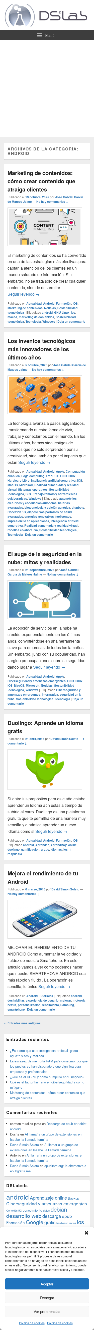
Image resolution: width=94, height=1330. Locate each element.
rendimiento (50, 1005)
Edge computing (32, 476)
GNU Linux (61, 312)
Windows (48, 321)
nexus (12, 1005)
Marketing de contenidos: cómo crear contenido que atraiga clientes (41, 181)
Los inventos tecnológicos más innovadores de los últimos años (41, 349)
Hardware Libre (19, 480)
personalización (29, 1005)
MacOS (13, 485)
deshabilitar (16, 1000)
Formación (63, 303)
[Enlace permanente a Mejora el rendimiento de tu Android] (45, 941)
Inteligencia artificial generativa (53, 480)
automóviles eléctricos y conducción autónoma (42, 500)
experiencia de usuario (42, 1000)
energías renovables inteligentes (48, 516)
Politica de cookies (32, 1323)
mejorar (65, 1000)
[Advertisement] (47, 90)
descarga (51, 1216)
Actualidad (34, 303)
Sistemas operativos (33, 489)
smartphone (16, 1009)
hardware (62, 1223)
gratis (45, 849)
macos (12, 317)
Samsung (67, 1005)
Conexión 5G (17, 512)
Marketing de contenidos (25, 308)
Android (48, 303)
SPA (29, 494)
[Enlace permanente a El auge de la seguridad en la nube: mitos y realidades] (45, 622)
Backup (73, 1198)
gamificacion (30, 849)
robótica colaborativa (23, 530)
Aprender (42, 845)
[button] (86, 1232)
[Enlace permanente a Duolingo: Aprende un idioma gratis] (45, 792)
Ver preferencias (47, 1311)
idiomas (56, 849)
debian (59, 1209)
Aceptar (47, 1283)
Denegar (47, 1297)
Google (34, 1222)
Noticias (50, 308)
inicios (72, 1223)
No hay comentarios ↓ (52, 201)
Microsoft (26, 485)
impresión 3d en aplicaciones (28, 521)
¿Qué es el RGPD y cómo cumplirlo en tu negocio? (47, 1076)
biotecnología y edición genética (47, 507)
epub (67, 1216)
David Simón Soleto (64, 738)
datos (46, 1210)
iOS (75, 303)
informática (50, 694)
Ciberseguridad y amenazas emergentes (37, 681)
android (47, 312)
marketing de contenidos (36, 317)
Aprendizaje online (63, 845)
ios (73, 312)
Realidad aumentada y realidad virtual (51, 525)
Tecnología (33, 321)
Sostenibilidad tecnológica (58, 530)
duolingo (14, 849)
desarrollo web (23, 1215)
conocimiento (32, 1210)
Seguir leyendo (24, 294)
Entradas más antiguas (22, 1023)
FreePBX (52, 476)
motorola (79, 1000)
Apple (60, 471)
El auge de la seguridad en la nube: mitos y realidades (45, 558)
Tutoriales (46, 996)
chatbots (78, 507)
